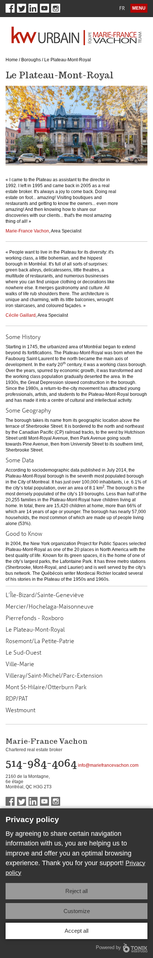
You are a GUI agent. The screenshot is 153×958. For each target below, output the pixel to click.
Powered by (108, 947)
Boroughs (31, 59)
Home (12, 59)
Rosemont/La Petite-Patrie (40, 641)
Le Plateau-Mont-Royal (35, 629)
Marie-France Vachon (27, 231)
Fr (122, 8)
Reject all (76, 891)
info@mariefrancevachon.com (108, 765)
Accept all (76, 931)
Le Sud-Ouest (23, 652)
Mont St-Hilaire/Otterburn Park (46, 687)
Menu (139, 8)
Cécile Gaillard (21, 315)
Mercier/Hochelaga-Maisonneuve (50, 606)
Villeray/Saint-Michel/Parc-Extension (54, 675)
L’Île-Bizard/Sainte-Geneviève (45, 595)
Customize (77, 911)
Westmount (20, 710)
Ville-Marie (20, 664)
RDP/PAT (17, 698)
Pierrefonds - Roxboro (35, 618)
